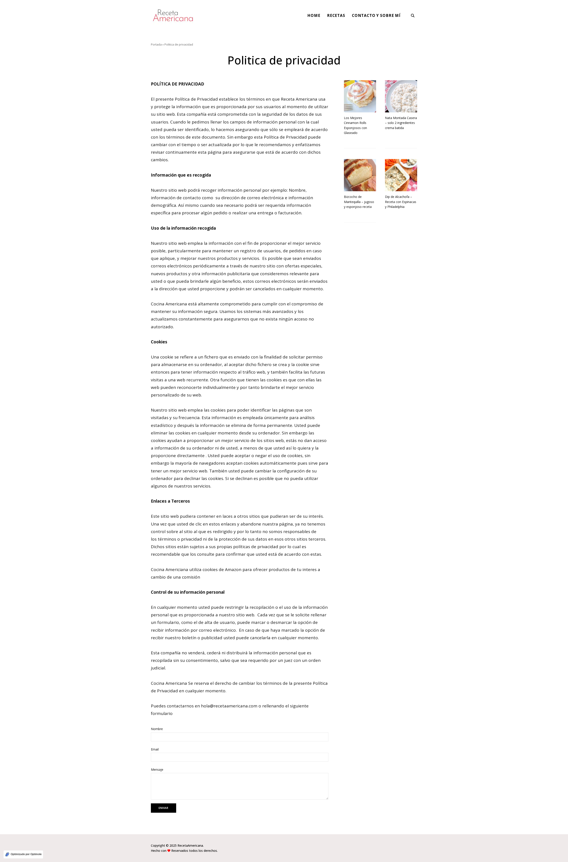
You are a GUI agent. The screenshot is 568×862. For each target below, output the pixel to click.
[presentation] (360, 96)
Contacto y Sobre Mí (376, 15)
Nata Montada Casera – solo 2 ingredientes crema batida (401, 123)
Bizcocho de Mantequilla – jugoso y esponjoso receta (359, 202)
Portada (156, 44)
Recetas (336, 15)
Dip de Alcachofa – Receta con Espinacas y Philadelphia (400, 202)
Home (313, 15)
